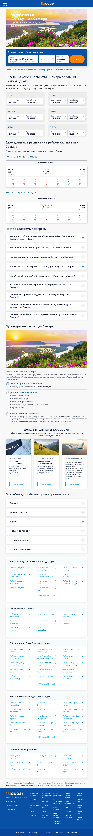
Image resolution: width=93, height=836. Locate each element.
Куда (26, 57)
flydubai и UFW (45, 816)
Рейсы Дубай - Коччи (45, 756)
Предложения (34, 801)
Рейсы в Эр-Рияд (81, 801)
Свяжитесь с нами (46, 806)
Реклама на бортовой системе (57, 815)
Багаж (32, 811)
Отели (67, 807)
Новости (45, 802)
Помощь (33, 815)
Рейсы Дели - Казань (45, 676)
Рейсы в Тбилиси (79, 795)
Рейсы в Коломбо (80, 818)
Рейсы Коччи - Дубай (18, 769)
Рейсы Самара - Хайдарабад (43, 628)
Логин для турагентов (57, 822)
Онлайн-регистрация (57, 795)
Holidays (68, 811)
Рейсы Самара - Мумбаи (16, 628)
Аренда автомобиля (69, 803)
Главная (10, 69)
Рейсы (20, 69)
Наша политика (11, 801)
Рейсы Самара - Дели (45, 614)
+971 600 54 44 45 (11, 809)
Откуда (12, 57)
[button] (46, 237)
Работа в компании (68, 816)
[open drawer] (4, 3)
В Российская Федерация (38, 69)
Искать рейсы (77, 59)
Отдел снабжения (57, 808)
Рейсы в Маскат (79, 806)
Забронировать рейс (34, 795)
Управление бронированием (46, 796)
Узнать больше (18, 484)
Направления (34, 806)
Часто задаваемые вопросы (57, 802)
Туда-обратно (17, 52)
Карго (44, 811)
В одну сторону (36, 52)
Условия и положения (13, 805)
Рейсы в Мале (79, 812)
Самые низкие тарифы (67, 796)
